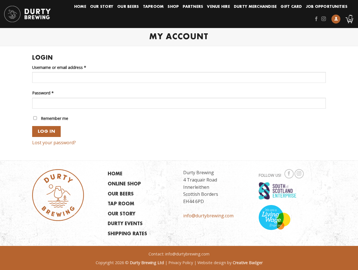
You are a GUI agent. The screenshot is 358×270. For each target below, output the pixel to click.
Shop (173, 7)
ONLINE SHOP (124, 184)
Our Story (101, 7)
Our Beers (128, 7)
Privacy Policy (180, 262)
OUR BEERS (121, 194)
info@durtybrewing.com (208, 216)
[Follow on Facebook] (316, 19)
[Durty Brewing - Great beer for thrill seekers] (27, 14)
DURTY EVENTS (125, 224)
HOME (115, 174)
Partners (193, 7)
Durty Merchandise (255, 7)
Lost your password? (54, 142)
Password (51, 93)
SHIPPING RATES (127, 234)
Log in (46, 131)
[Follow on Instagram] (323, 19)
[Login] (335, 19)
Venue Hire (218, 7)
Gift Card (291, 7)
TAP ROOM (121, 204)
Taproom (153, 7)
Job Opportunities (326, 7)
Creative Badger (248, 262)
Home (80, 7)
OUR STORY (121, 214)
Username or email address (67, 67)
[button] (349, 19)
